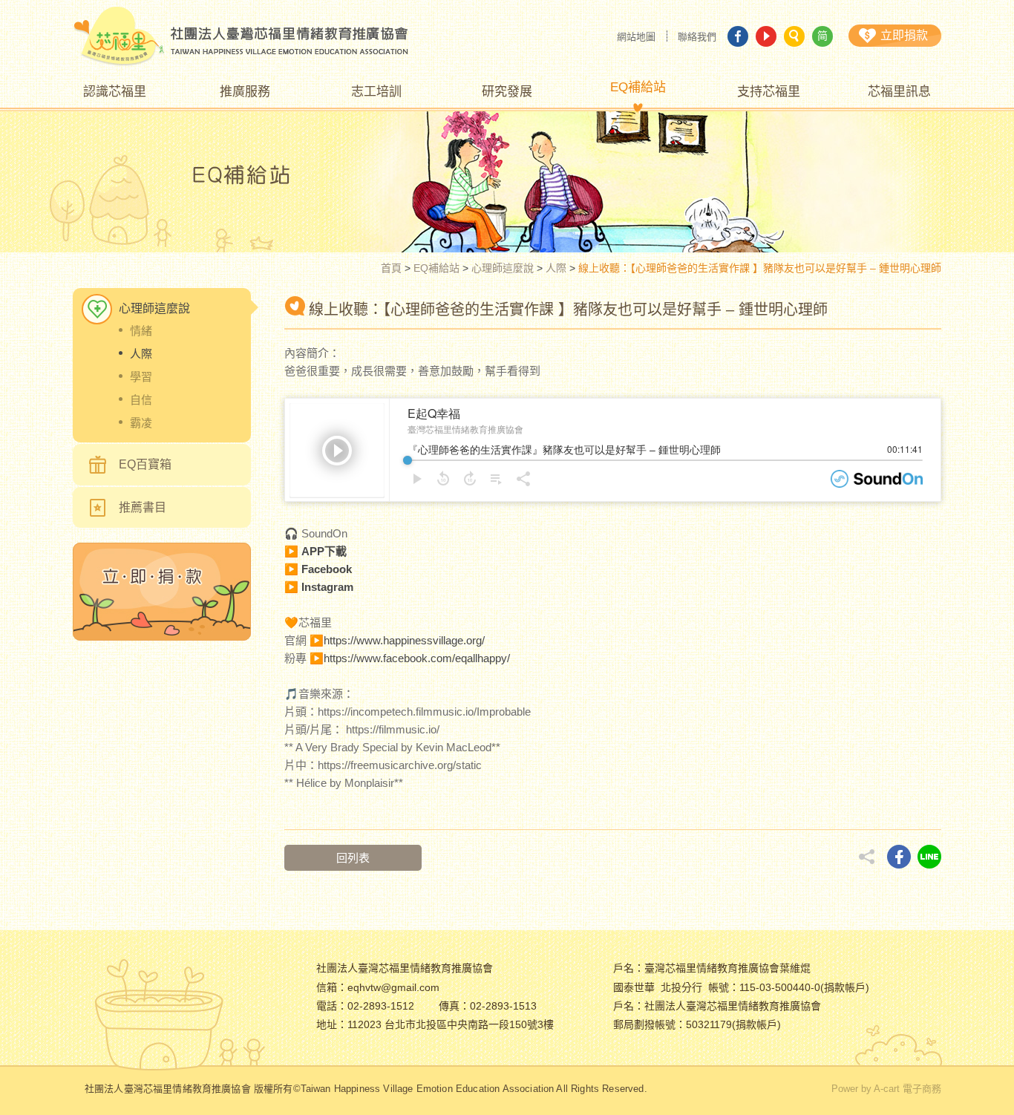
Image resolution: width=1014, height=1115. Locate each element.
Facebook (326, 569)
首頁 (391, 268)
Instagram (327, 587)
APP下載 (324, 551)
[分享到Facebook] (899, 857)
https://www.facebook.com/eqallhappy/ (417, 658)
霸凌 (141, 422)
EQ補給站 (436, 268)
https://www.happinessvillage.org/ (404, 640)
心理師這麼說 (502, 268)
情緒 (141, 330)
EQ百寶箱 (145, 464)
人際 (556, 268)
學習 (141, 376)
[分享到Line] (929, 857)
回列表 (353, 857)
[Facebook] (737, 36)
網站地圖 (636, 36)
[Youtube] (766, 36)
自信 (141, 399)
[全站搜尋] (794, 36)
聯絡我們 (697, 36)
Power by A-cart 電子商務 (886, 1088)
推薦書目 (142, 507)
